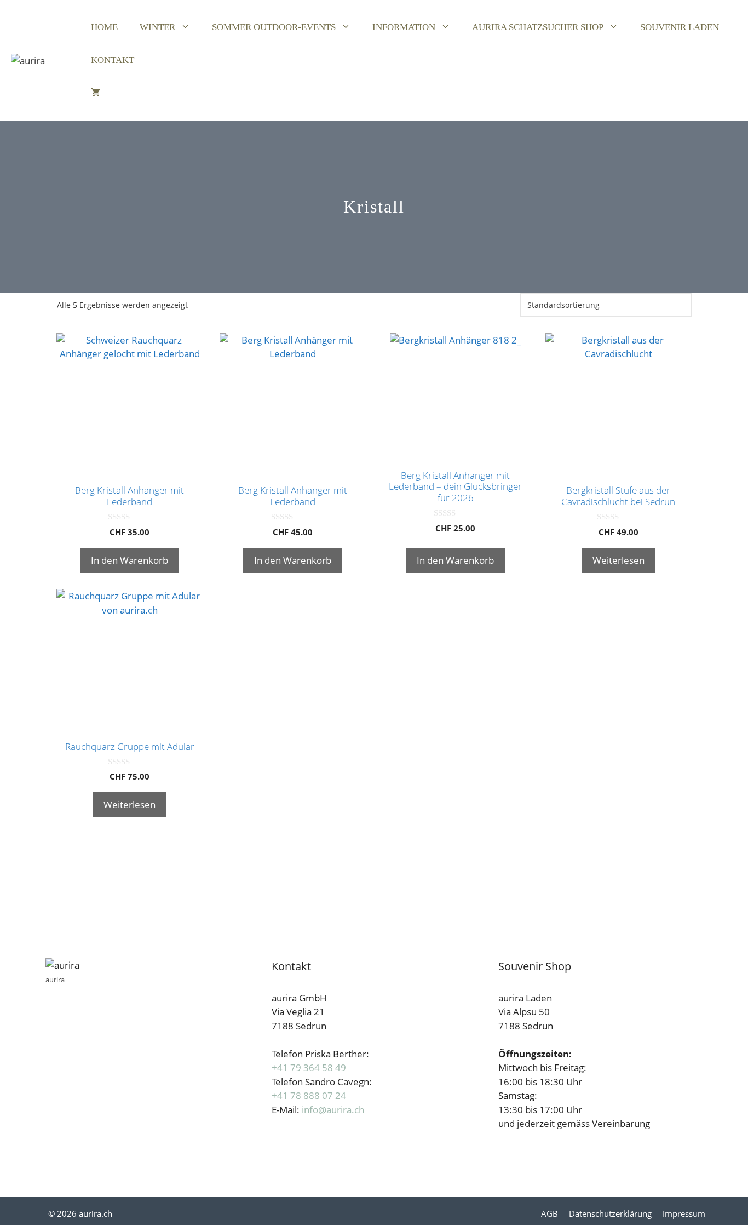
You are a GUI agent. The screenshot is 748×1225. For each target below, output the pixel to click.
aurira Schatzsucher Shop (537, 27)
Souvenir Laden (679, 27)
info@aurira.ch (333, 1109)
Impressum (684, 1213)
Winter (157, 27)
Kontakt (112, 60)
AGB (549, 1213)
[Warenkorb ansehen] (95, 93)
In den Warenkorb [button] (129, 560)
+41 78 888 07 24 (309, 1095)
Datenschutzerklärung (610, 1213)
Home (104, 27)
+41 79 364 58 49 (309, 1067)
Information (403, 27)
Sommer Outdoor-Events (274, 27)
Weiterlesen (618, 560)
